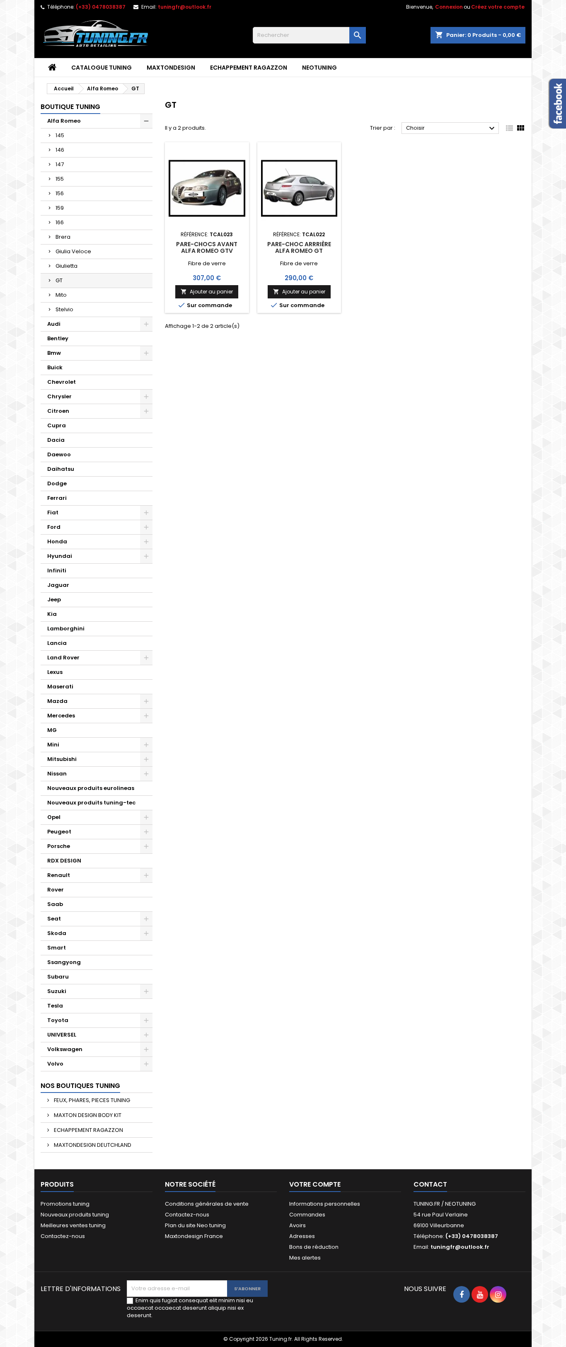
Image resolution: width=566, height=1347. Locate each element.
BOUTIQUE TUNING (70, 106)
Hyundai (59, 556)
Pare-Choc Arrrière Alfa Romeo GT (299, 247)
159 (60, 208)
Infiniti (56, 570)
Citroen (58, 411)
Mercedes (61, 716)
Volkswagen (64, 1049)
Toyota (57, 1020)
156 (60, 193)
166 (60, 222)
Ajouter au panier (207, 291)
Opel (53, 817)
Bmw (54, 353)
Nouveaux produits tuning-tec (91, 803)
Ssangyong (64, 962)
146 (60, 150)
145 (60, 135)
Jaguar (58, 585)
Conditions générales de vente (207, 1204)
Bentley (57, 338)
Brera (63, 237)
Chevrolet (61, 382)
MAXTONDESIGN (171, 67)
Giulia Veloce (73, 251)
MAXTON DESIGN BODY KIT (87, 1115)
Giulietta (66, 266)
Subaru (58, 977)
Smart (56, 948)
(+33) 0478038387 (101, 6)
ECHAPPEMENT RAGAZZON (248, 67)
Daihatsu (60, 469)
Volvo (55, 1064)
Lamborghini (66, 628)
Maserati (60, 686)
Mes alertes (305, 1258)
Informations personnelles (324, 1204)
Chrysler (59, 396)
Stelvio (64, 309)
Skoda (56, 933)
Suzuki (56, 991)
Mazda (57, 701)
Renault (58, 875)
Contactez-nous (63, 1236)
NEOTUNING (319, 67)
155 (60, 179)
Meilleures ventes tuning (73, 1225)
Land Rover (63, 657)
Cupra (56, 425)
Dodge (57, 483)
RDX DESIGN (64, 861)
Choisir (451, 128)
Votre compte (315, 1184)
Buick (55, 367)
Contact (430, 1184)
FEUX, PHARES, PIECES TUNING (91, 1100)
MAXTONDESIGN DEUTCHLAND (92, 1145)
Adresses (302, 1236)
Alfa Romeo (64, 121)
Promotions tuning (65, 1204)
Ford (53, 527)
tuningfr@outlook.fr (184, 6)
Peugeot (59, 832)
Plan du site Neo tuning (195, 1225)
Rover (55, 890)
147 (60, 164)
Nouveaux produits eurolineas (90, 788)
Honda (57, 541)
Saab (55, 904)
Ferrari (57, 498)
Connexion (449, 6)
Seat (54, 919)
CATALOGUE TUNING (101, 67)
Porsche (58, 846)
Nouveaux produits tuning (75, 1215)
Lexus (55, 672)
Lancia (57, 643)
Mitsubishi (62, 759)
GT (59, 280)
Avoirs (297, 1225)
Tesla (55, 1006)
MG (52, 730)
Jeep (54, 599)
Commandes (307, 1215)
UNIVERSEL (61, 1035)
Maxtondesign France (194, 1236)
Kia (52, 614)
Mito (61, 295)
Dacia (56, 440)
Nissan (57, 774)
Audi (53, 324)
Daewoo (59, 454)
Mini (53, 745)
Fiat (52, 512)
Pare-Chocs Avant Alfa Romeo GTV (206, 247)
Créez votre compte (498, 6)
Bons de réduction (314, 1247)
